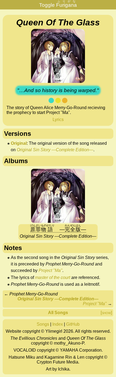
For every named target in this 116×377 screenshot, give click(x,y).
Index (57, 324)
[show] (106, 312)
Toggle (58, 4)
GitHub (73, 324)
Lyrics (58, 119)
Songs (43, 324)
